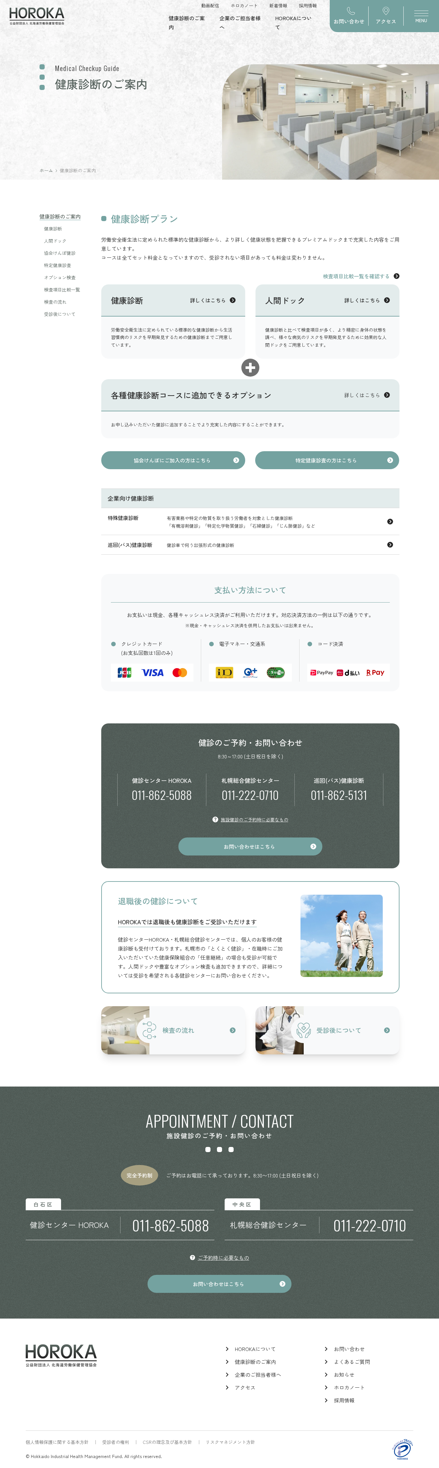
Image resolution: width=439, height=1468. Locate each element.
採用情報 (308, 5)
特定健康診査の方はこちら (326, 460)
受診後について (60, 314)
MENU (421, 20)
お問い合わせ (349, 1349)
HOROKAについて (255, 1349)
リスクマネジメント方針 (230, 1442)
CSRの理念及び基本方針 (167, 1442)
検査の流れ (55, 302)
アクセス (245, 1387)
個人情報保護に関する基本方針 (57, 1442)
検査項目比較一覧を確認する (356, 276)
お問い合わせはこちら (249, 846)
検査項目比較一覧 (62, 289)
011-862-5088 (162, 794)
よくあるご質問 (352, 1361)
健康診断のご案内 (60, 216)
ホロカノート (244, 5)
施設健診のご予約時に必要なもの (254, 819)
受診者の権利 (115, 1442)
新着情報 (278, 5)
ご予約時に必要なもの (223, 1257)
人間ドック (55, 240)
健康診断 (53, 228)
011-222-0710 (250, 794)
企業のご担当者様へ (258, 1374)
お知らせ (344, 1374)
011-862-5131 (339, 794)
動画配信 (210, 5)
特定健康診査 (57, 265)
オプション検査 (60, 277)
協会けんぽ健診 (60, 253)
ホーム (46, 170)
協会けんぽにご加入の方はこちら (172, 460)
